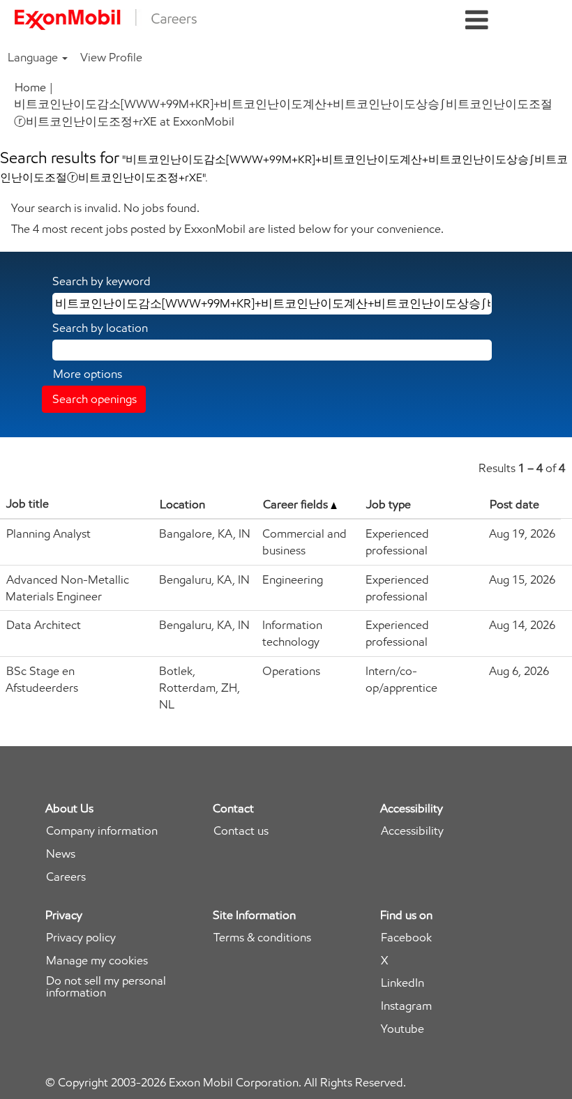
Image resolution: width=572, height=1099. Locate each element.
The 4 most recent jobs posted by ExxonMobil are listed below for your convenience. (227, 229)
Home (30, 87)
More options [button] (87, 374)
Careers (66, 877)
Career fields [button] (297, 504)
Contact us (241, 830)
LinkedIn (402, 983)
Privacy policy (81, 937)
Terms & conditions (262, 937)
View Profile (111, 57)
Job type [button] (388, 504)
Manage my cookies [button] (97, 960)
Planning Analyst (48, 533)
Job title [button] (27, 503)
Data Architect (43, 625)
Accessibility (412, 830)
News (60, 854)
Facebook (406, 937)
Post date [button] (514, 504)
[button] (477, 20)
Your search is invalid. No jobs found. (105, 208)
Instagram (406, 1006)
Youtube (402, 1029)
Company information (102, 830)
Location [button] (182, 504)
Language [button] (34, 57)
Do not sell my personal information (106, 986)
